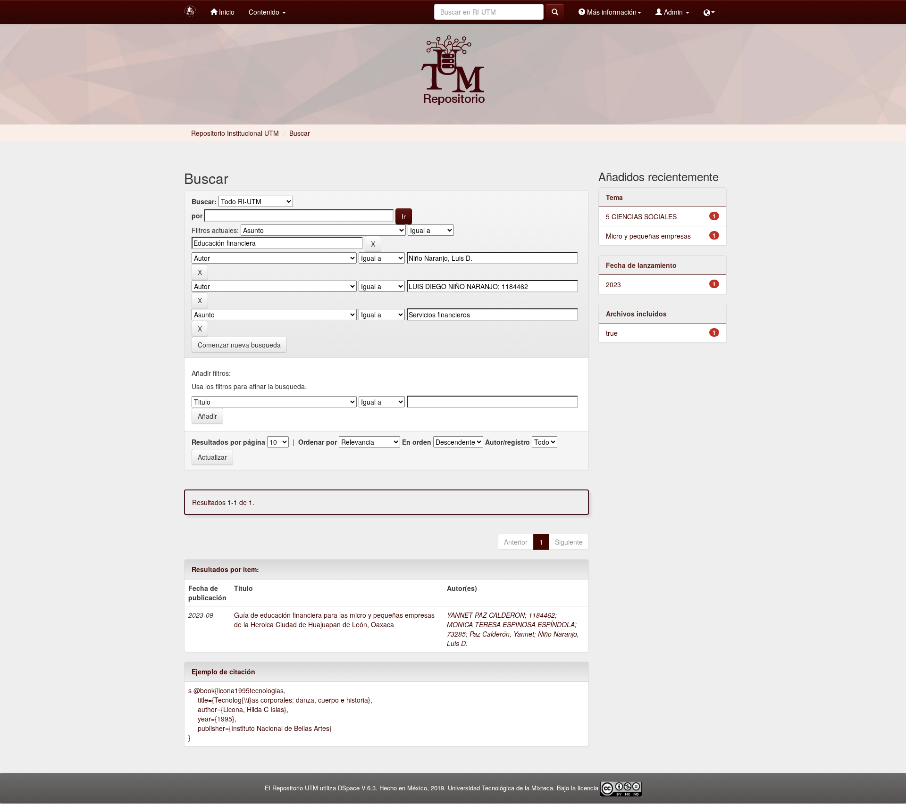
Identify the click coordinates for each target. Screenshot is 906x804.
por (197, 215)
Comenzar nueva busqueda (239, 344)
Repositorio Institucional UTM (235, 133)
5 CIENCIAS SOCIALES (641, 216)
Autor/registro (507, 442)
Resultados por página (228, 442)
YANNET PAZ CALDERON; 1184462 (501, 615)
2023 (613, 284)
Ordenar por (317, 442)
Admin (673, 12)
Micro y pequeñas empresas (648, 235)
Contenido (265, 12)
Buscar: (204, 201)
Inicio (226, 12)
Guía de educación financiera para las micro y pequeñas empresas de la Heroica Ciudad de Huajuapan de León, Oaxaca (334, 619)
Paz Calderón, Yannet (502, 633)
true (612, 333)
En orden (416, 442)
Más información (611, 12)
